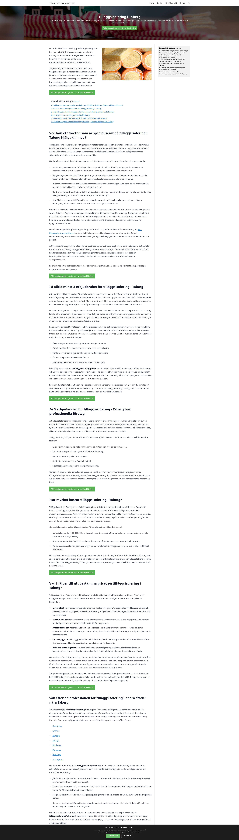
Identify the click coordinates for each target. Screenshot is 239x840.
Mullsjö (56, 740)
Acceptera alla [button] (113, 836)
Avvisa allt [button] (127, 836)
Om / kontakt (171, 3)
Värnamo (57, 750)
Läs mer (139, 832)
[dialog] (119, 832)
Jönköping (57, 726)
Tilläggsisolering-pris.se (61, 2)
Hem (152, 3)
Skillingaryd (58, 759)
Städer (159, 3)
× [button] (237, 826)
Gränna (56, 730)
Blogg (182, 3)
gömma (76, 101)
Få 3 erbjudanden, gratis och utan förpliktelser (119, 28)
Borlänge (57, 754)
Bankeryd (57, 745)
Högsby (56, 735)
